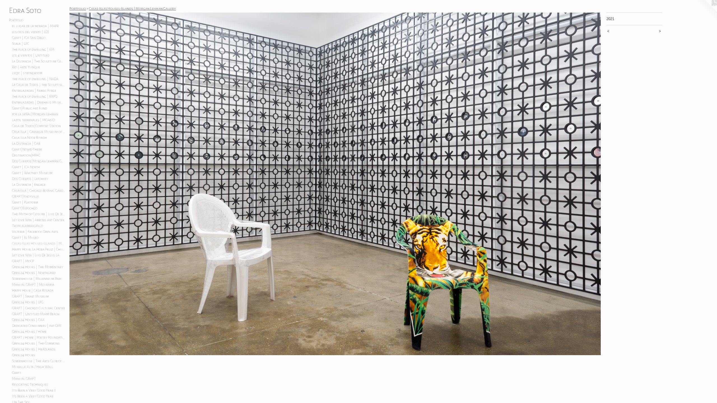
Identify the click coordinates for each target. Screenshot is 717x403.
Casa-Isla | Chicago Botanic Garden (38, 191)
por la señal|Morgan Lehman (35, 114)
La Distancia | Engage (29, 185)
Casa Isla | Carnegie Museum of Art (38, 132)
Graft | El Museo (25, 238)
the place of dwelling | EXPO (34, 97)
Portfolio (16, 20)
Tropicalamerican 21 (27, 226)
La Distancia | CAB (26, 144)
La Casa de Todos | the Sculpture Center (38, 85)
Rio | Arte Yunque (26, 67)
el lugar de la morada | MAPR (35, 26)
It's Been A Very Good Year (32, 396)
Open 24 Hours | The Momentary (37, 267)
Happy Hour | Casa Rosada (32, 290)
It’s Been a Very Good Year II (34, 390)
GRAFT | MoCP (23, 261)
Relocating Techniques (30, 384)
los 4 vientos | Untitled (30, 55)
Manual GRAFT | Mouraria (33, 285)
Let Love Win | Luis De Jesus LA (35, 255)
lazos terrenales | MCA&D (33, 120)
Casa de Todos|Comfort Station (36, 126)
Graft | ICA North (26, 167)
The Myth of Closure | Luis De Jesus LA (38, 214)
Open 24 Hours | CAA (28, 320)
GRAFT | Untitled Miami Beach (35, 314)
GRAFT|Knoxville (25, 196)
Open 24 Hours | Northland (33, 273)
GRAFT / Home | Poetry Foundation (38, 337)
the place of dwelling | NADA (35, 79)
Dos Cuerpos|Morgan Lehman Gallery (38, 161)
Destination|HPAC (26, 155)
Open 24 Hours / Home (29, 332)
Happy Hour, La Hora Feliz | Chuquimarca (38, 249)
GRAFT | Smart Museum (30, 296)
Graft (16, 373)
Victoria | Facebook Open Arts (35, 232)
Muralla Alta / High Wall (32, 367)
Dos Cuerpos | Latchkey (30, 179)
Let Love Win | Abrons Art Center (38, 220)
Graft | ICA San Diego (28, 38)
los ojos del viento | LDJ (30, 32)
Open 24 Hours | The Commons (36, 343)
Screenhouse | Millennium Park (37, 279)
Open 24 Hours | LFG (27, 302)
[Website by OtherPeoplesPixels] (706, 11)
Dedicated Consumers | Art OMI (36, 326)
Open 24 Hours (23, 355)
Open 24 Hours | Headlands (33, 349)
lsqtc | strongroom (27, 73)
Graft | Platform (25, 202)
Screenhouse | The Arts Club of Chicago (38, 361)
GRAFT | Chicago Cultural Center (38, 308)
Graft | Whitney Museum (32, 173)
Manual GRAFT (24, 379)
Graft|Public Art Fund (29, 108)
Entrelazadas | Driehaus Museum (38, 102)
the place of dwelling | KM (33, 49)
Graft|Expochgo (24, 208)
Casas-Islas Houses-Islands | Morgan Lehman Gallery (38, 243)
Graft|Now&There (27, 149)
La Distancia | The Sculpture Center (38, 61)
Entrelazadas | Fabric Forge (34, 91)
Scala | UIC (20, 44)
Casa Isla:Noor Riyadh (29, 138)
